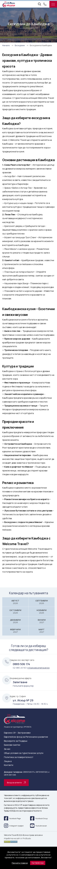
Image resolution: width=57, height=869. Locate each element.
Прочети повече (20, 863)
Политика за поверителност (18, 757)
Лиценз (8, 761)
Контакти (8, 765)
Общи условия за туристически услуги (23, 753)
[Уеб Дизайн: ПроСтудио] (28, 841)
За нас (7, 749)
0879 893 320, (42, 772)
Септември (41, 602)
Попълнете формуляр (23, 685)
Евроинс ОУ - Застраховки (17, 733)
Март (42, 630)
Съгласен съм (38, 863)
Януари (42, 621)
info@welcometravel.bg (39, 667)
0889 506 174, (29, 772)
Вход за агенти (14, 782)
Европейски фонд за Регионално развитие (26, 737)
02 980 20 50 (19, 667)
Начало (6, 45)
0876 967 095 (10, 775)
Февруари (15, 630)
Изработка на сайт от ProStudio (17, 838)
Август (15, 602)
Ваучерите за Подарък (15, 741)
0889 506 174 (21, 664)
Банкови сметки (12, 745)
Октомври (15, 611)
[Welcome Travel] (8, 4)
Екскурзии (20, 45)
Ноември (42, 611)
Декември (15, 621)
